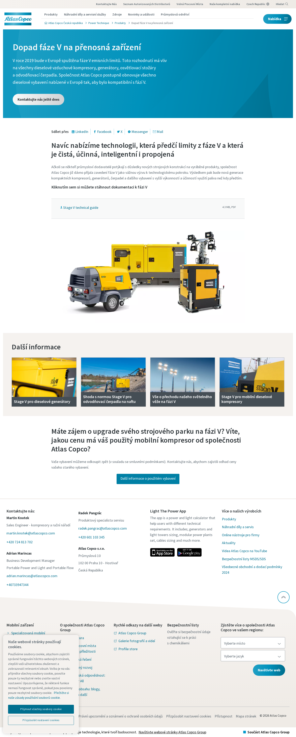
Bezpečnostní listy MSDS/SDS (244, 559)
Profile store (128, 649)
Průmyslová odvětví (175, 14)
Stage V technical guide (80, 207)
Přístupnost (223, 716)
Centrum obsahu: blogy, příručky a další (82, 692)
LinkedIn (81, 131)
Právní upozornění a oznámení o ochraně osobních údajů (120, 716)
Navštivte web (269, 670)
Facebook (104, 131)
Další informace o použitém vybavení (148, 478)
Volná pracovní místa (190, 4)
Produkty (51, 14)
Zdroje (117, 14)
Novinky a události (141, 14)
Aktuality (228, 542)
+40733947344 (17, 584)
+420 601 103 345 (91, 537)
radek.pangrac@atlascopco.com (102, 528)
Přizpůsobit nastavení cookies (188, 716)
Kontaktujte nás (106, 4)
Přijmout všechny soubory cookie (40, 709)
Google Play (189, 552)
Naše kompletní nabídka (225, 4)
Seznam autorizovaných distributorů (146, 4)
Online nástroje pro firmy (240, 535)
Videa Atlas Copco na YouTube (244, 551)
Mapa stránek (246, 716)
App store (162, 552)
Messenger (139, 131)
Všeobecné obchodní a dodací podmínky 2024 (252, 569)
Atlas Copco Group (132, 633)
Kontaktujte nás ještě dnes (38, 99)
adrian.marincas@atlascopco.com (31, 575)
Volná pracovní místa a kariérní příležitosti (80, 648)
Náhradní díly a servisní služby (85, 14)
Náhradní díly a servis (238, 527)
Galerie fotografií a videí (136, 641)
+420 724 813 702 (19, 542)
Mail (160, 131)
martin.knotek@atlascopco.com (30, 533)
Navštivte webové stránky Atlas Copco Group (172, 732)
